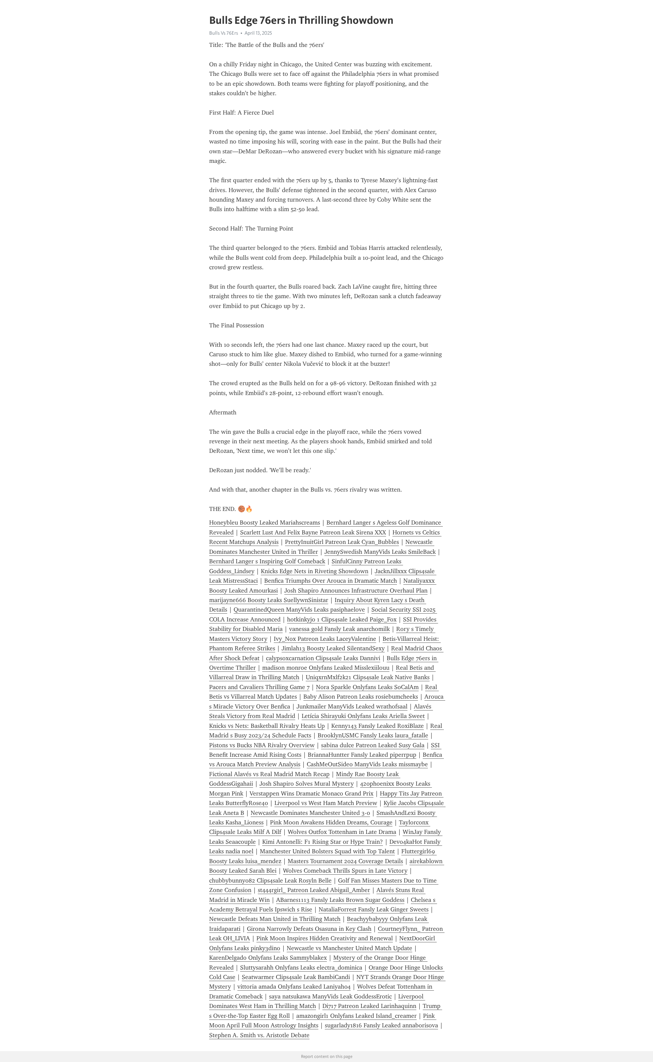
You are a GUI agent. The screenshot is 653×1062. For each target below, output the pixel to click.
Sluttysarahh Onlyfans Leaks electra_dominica (301, 967)
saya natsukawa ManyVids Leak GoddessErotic (330, 996)
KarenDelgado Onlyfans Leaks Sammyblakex (268, 957)
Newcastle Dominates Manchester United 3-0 (310, 813)
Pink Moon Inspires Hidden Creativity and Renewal (324, 938)
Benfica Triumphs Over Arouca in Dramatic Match (330, 580)
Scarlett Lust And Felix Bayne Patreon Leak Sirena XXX (313, 532)
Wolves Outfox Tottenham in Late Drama (342, 832)
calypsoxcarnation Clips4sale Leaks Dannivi (323, 658)
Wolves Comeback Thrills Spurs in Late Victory (345, 870)
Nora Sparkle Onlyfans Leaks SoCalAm (367, 687)
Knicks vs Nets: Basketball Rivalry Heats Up (267, 726)
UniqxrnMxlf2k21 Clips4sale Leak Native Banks (368, 677)
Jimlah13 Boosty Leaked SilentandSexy (333, 648)
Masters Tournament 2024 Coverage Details (345, 861)
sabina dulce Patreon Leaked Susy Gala (372, 745)
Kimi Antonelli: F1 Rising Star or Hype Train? (322, 841)
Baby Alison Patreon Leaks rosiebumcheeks (360, 696)
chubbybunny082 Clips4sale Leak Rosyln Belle (270, 880)
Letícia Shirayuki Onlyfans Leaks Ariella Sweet (363, 716)
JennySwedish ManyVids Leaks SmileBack (380, 551)
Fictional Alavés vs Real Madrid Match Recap (269, 774)
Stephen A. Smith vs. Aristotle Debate (259, 1035)
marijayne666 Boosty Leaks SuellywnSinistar (268, 600)
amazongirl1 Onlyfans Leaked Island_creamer (356, 1016)
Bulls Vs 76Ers (223, 33)
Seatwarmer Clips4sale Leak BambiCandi (296, 977)
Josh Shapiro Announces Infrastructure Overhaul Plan (356, 590)
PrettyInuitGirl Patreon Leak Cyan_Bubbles (342, 542)
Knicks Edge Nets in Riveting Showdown (314, 571)
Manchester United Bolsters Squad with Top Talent (327, 851)
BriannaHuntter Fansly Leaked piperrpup (362, 754)
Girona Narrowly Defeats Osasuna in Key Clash (309, 928)
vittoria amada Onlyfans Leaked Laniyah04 (294, 986)
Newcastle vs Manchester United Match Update (349, 948)
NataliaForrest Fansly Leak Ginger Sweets (374, 909)
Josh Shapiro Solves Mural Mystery (306, 783)
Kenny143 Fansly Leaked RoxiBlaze (377, 726)
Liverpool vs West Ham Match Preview (325, 803)
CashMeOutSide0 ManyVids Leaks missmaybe (367, 764)
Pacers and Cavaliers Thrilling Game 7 (259, 687)
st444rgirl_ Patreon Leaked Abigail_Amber (314, 890)
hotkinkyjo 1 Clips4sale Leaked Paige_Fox (342, 619)
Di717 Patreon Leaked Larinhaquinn (369, 1006)
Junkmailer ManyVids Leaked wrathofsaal (352, 706)
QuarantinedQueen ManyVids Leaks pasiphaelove (299, 609)
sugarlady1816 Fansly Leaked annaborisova (381, 1025)
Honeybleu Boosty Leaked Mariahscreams (264, 522)
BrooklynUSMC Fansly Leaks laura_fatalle (373, 735)
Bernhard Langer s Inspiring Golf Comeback (267, 561)
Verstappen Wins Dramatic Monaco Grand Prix (311, 793)
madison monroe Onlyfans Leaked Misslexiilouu (325, 667)
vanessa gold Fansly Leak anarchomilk (339, 629)
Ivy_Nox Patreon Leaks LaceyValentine (325, 639)
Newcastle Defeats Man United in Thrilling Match (274, 919)
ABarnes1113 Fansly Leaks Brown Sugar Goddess (340, 900)
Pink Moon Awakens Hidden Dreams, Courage (331, 822)
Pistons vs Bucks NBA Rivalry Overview (262, 745)
